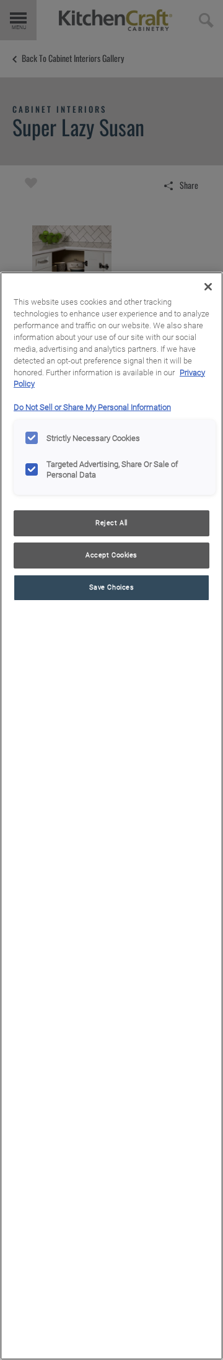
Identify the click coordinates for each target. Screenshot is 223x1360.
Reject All (111, 522)
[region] (111, 816)
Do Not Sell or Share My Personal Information (92, 407)
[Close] (208, 286)
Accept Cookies (111, 555)
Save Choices (111, 587)
